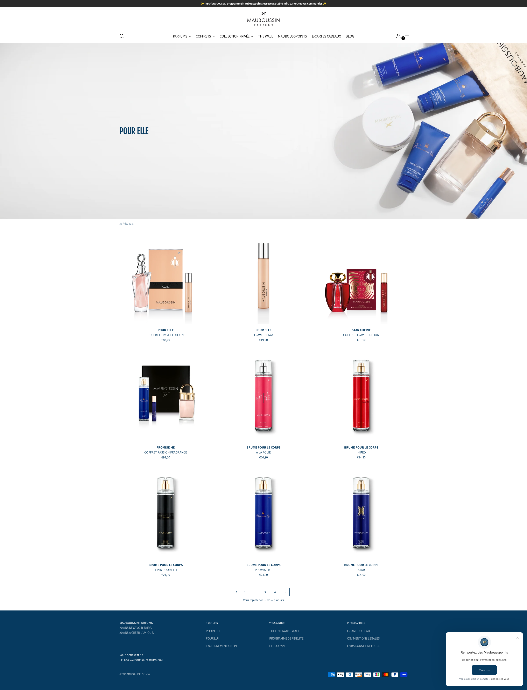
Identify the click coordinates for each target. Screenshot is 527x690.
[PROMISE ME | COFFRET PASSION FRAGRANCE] (165, 395)
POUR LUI (212, 638)
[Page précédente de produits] (236, 592)
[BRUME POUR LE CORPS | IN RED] (361, 395)
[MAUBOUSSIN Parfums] (263, 19)
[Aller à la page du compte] (397, 36)
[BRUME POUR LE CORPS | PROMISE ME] (263, 512)
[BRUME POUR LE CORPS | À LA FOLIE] (263, 395)
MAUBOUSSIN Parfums (138, 674)
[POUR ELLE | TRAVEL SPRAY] (263, 278)
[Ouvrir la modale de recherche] (122, 36)
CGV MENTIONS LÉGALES (363, 638)
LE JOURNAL (277, 646)
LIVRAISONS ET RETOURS (363, 646)
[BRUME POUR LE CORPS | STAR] (361, 512)
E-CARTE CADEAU (358, 631)
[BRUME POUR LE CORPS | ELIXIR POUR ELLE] (165, 512)
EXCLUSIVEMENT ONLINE (222, 646)
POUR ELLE (213, 631)
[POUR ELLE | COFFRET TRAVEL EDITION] (165, 278)
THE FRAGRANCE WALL (284, 631)
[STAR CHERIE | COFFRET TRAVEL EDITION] (361, 278)
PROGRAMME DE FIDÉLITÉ (286, 638)
